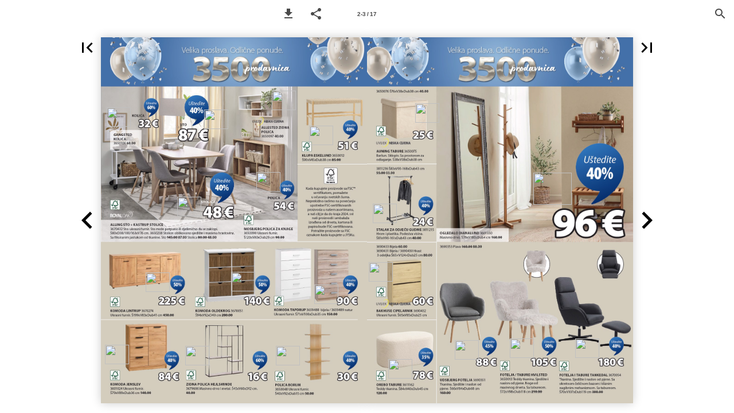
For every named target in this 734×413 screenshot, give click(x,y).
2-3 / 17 (367, 14)
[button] (288, 14)
